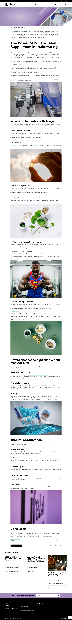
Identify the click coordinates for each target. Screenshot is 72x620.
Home (6, 27)
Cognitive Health (15, 311)
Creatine (14, 248)
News (9, 27)
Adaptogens (14, 197)
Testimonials (57, 4)
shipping (42, 388)
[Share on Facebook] (50, 545)
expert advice (26, 385)
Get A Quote (16, 545)
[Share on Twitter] (52, 545)
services (56, 79)
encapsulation (39, 376)
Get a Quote (21, 319)
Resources (50, 4)
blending (32, 376)
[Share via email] (60, 545)
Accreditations (7, 605)
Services (30, 4)
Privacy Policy (18, 618)
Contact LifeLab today (15, 539)
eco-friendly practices (24, 486)
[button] (57, 546)
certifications (13, 462)
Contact (64, 4)
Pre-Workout (15, 253)
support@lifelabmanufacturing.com (27, 610)
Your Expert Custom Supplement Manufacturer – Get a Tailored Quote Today (11, 610)
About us (43, 4)
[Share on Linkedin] (55, 545)
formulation (14, 145)
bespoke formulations (47, 451)
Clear (66, 618)
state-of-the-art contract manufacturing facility (38, 375)
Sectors (36, 4)
